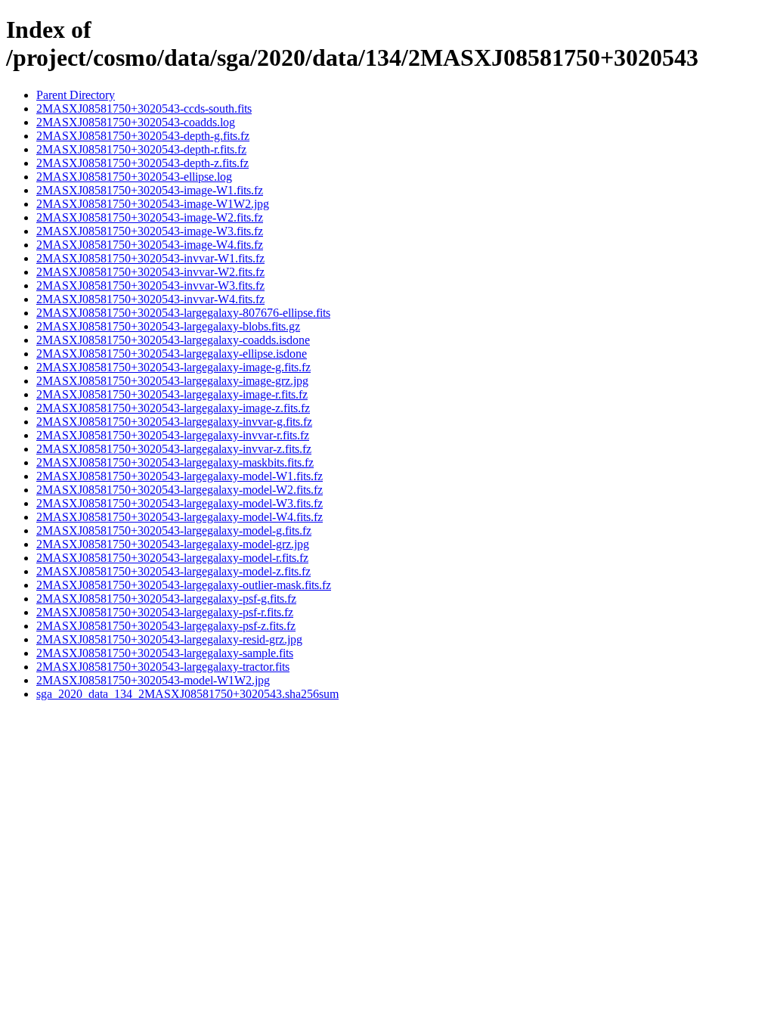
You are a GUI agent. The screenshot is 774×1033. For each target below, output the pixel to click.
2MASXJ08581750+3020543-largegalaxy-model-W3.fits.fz (179, 503)
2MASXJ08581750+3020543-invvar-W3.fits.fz (150, 285)
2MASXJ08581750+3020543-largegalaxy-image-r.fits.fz (172, 394)
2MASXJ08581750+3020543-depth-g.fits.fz (142, 135)
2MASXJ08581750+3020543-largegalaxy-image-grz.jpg (172, 380)
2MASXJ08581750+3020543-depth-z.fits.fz (142, 163)
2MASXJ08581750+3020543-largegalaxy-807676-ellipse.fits (183, 312)
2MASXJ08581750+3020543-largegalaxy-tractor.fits (162, 666)
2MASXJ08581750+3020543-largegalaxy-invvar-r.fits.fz (172, 435)
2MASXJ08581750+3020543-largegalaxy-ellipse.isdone (171, 353)
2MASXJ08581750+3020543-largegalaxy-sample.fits (164, 653)
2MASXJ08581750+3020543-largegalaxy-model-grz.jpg (172, 544)
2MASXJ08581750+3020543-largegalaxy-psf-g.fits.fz (166, 598)
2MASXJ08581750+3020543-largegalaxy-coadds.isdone (173, 339)
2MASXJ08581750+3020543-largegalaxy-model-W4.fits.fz (179, 516)
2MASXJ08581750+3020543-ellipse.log (134, 176)
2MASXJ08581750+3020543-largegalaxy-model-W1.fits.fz (179, 476)
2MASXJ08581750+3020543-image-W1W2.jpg (152, 203)
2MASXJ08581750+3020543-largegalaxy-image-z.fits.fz (173, 408)
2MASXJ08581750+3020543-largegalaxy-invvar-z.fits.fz (173, 448)
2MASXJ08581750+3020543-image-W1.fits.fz (149, 190)
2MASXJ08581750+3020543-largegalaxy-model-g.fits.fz (173, 530)
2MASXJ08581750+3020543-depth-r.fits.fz (141, 149)
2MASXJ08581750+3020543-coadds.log (135, 122)
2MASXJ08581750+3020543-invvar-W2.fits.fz (150, 271)
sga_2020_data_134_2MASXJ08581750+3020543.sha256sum (187, 693)
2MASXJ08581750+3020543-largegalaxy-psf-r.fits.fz (164, 612)
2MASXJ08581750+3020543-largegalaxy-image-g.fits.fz (173, 367)
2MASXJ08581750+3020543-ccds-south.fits (144, 108)
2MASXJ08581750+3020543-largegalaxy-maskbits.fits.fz (175, 462)
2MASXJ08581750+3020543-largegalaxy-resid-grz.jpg (169, 639)
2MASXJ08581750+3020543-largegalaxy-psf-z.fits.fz (166, 625)
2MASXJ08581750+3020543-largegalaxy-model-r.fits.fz (172, 557)
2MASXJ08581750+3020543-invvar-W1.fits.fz (150, 258)
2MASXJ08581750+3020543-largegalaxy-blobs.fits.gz (168, 326)
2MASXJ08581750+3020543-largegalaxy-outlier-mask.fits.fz (183, 585)
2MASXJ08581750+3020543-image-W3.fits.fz (149, 231)
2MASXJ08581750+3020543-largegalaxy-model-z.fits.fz (173, 571)
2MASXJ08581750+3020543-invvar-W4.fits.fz (150, 299)
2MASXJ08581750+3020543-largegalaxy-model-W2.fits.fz (179, 489)
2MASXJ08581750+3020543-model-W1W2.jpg (153, 680)
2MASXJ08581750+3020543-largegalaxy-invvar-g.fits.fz (174, 421)
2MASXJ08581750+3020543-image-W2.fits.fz (149, 217)
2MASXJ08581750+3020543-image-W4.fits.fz (149, 244)
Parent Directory (75, 94)
